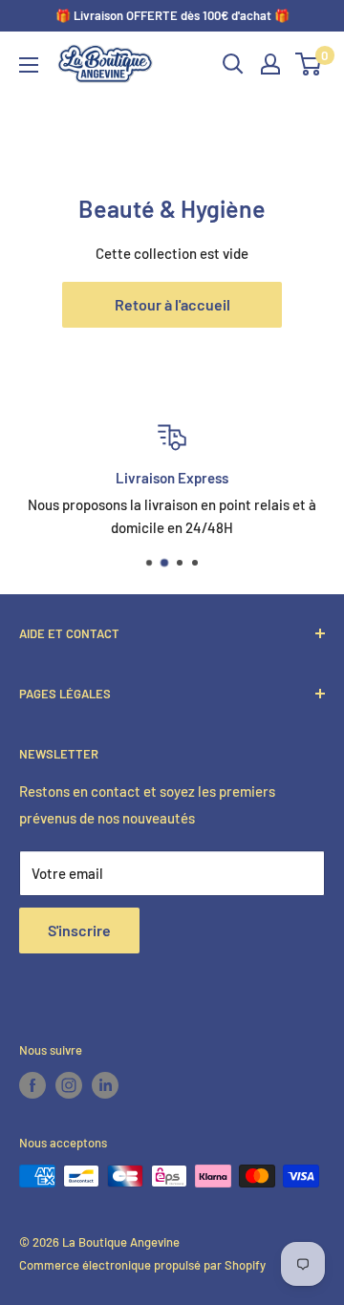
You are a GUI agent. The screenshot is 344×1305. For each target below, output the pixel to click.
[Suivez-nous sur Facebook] (32, 1085)
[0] (309, 64)
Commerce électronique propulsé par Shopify (142, 1265)
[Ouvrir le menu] (28, 65)
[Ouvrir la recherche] (233, 64)
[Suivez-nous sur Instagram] (68, 1085)
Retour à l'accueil (172, 304)
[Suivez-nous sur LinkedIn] (105, 1085)
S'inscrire (79, 930)
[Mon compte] (270, 64)
